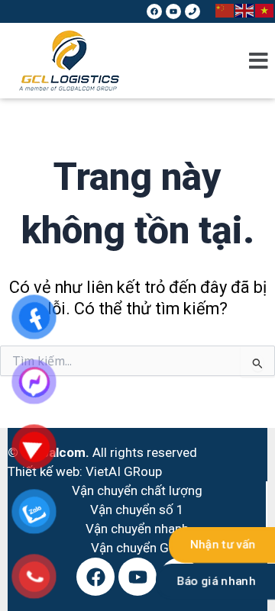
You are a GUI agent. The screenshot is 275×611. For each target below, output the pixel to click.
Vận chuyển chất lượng (137, 490)
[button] (258, 61)
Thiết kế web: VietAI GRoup (85, 471)
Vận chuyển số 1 (137, 509)
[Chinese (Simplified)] (225, 9)
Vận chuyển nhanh (137, 528)
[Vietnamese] (265, 9)
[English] (245, 9)
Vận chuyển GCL (137, 547)
